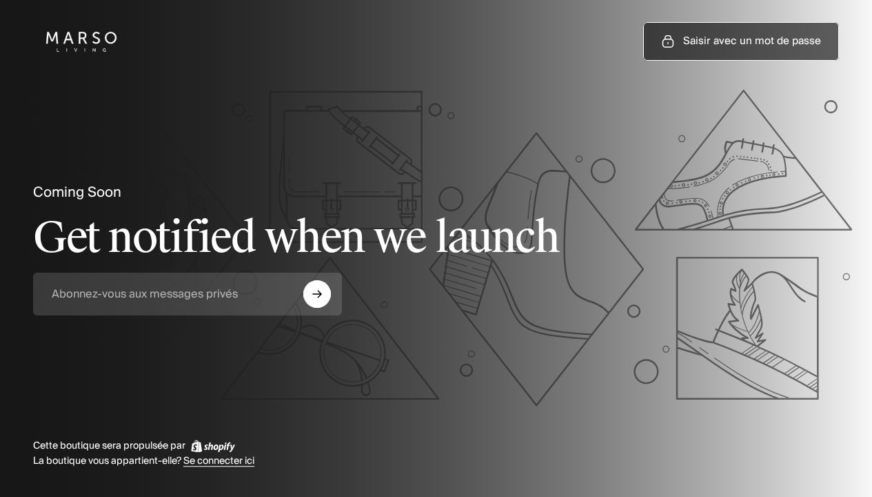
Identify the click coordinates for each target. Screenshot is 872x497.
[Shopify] (213, 446)
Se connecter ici (218, 462)
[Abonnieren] (317, 294)
